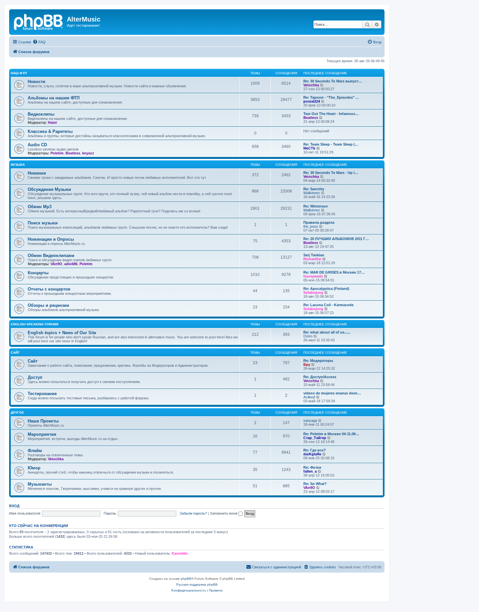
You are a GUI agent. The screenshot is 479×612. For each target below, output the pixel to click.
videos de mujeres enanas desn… (332, 393)
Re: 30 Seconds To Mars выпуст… (332, 81)
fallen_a (310, 471)
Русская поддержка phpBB (197, 584)
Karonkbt (180, 553)
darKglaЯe (312, 454)
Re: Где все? (314, 450)
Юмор (34, 467)
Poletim (57, 153)
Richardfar (312, 259)
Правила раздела (318, 222)
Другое (17, 412)
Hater (52, 122)
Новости (36, 81)
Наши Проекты (43, 421)
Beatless (310, 118)
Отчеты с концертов (49, 289)
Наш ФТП (19, 73)
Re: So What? (315, 484)
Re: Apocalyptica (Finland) (326, 289)
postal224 (311, 101)
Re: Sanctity (313, 189)
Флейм (35, 450)
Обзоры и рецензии (48, 305)
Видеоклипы (41, 114)
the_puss (310, 226)
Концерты (38, 272)
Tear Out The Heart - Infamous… (331, 114)
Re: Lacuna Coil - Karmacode (328, 305)
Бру (306, 364)
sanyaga (310, 420)
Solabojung (313, 292)
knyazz (88, 153)
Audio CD (37, 144)
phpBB (186, 578)
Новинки (37, 173)
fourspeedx (313, 276)
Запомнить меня (224, 513)
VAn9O (56, 264)
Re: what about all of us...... (326, 332)
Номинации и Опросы (51, 239)
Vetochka (311, 85)
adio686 (71, 264)
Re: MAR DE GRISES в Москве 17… (334, 272)
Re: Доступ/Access (319, 377)
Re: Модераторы (318, 361)
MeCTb (309, 148)
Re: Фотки (312, 467)
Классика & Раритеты (50, 131)
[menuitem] (39, 42)
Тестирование (42, 393)
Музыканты (40, 484)
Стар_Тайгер (314, 438)
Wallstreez (311, 193)
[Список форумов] (39, 21)
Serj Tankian (313, 255)
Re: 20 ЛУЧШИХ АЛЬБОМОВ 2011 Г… (336, 239)
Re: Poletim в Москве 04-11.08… (331, 434)
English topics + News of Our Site (62, 332)
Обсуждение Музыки (49, 189)
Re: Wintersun (315, 206)
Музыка (18, 164)
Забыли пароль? (193, 513)
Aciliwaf (309, 397)
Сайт (15, 352)
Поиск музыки (43, 223)
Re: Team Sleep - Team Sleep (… (330, 144)
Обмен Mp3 (39, 206)
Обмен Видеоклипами (51, 255)
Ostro (307, 336)
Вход (14, 506)
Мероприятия (42, 434)
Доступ (35, 377)
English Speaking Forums (35, 324)
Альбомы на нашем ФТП (54, 97)
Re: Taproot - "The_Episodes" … (331, 97)
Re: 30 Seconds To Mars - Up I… (330, 173)
